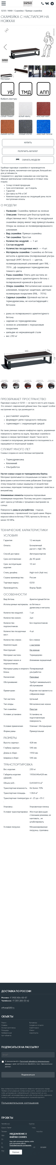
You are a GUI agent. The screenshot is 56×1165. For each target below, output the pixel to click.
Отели (31, 1030)
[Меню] (3, 3)
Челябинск (5, 1124)
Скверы (4, 1025)
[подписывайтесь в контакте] (47, 3)
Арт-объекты (6, 1035)
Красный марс (43, 116)
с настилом (35, 645)
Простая (33, 709)
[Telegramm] (52, 3)
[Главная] (28, 3)
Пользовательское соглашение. (21, 1145)
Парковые (34, 677)
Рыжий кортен (7, 134)
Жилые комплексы (8, 1028)
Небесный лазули (44, 134)
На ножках (35, 650)
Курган (32, 1124)
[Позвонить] (42, 3)
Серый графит (7, 116)
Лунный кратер (25, 134)
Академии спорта (36, 1025)
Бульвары (33, 1023)
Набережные (6, 1033)
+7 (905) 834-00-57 (18, 998)
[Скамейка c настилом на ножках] (28, 63)
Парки (4, 1023)
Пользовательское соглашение (20, 1103)
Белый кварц (24, 116)
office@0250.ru (7, 1008)
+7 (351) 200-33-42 (20, 1001)
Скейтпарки (34, 1028)
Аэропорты (33, 1033)
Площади (5, 1030)
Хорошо (15, 1152)
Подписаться (28, 1075)
